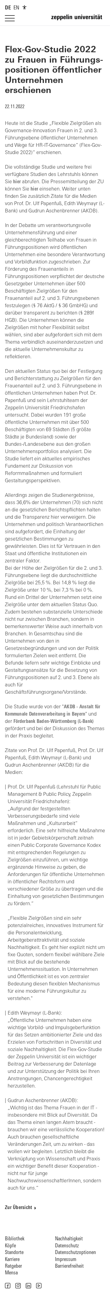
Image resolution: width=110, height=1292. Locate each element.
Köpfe (10, 1246)
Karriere (12, 1259)
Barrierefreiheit (69, 1266)
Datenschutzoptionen (75, 1252)
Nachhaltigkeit (69, 1239)
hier (17, 182)
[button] (8, 1286)
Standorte (14, 1252)
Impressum (65, 1259)
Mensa (11, 1273)
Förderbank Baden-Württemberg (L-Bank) (53, 721)
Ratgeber (13, 1266)
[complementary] (24, 7)
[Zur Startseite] (78, 20)
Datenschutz (67, 1246)
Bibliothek (14, 1239)
